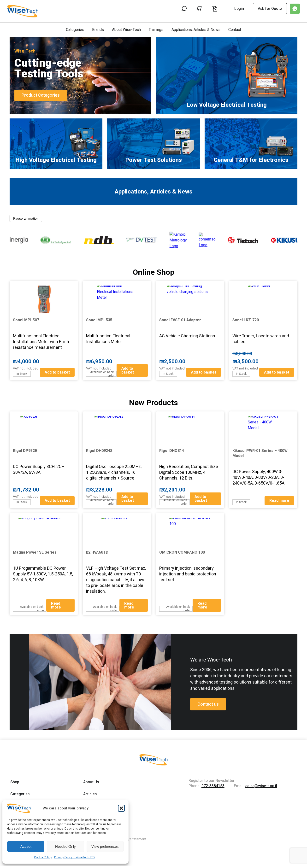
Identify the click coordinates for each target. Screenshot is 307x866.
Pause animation (26, 218)
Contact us (208, 704)
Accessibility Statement (128, 839)
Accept (25, 846)
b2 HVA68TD (97, 552)
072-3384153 (212, 786)
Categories (75, 30)
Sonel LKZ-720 (245, 320)
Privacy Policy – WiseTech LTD (74, 857)
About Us (91, 782)
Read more (279, 500)
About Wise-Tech (126, 30)
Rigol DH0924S (99, 451)
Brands (98, 30)
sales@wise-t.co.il (261, 786)
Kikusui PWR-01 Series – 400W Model (260, 453)
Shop (14, 782)
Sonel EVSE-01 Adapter (180, 320)
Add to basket (57, 372)
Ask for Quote (270, 9)
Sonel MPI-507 (26, 320)
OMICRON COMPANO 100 (182, 552)
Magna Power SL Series (35, 552)
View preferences (105, 846)
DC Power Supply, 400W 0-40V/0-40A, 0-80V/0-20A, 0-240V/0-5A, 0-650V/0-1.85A (258, 477)
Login (239, 8)
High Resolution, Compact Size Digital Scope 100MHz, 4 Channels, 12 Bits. (188, 472)
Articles (90, 794)
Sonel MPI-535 (99, 320)
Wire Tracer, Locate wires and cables (260, 339)
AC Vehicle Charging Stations (187, 336)
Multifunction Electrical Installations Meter (108, 339)
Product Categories (41, 95)
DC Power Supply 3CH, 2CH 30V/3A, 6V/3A (39, 469)
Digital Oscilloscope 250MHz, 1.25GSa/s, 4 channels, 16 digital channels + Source (114, 472)
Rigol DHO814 (171, 451)
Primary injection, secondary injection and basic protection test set (187, 574)
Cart (204, 9)
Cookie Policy (43, 857)
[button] (121, 808)
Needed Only (65, 846)
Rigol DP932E (25, 451)
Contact (234, 30)
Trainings (156, 30)
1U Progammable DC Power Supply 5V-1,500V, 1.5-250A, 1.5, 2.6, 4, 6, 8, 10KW (43, 574)
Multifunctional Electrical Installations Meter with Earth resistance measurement (41, 342)
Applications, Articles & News (195, 30)
